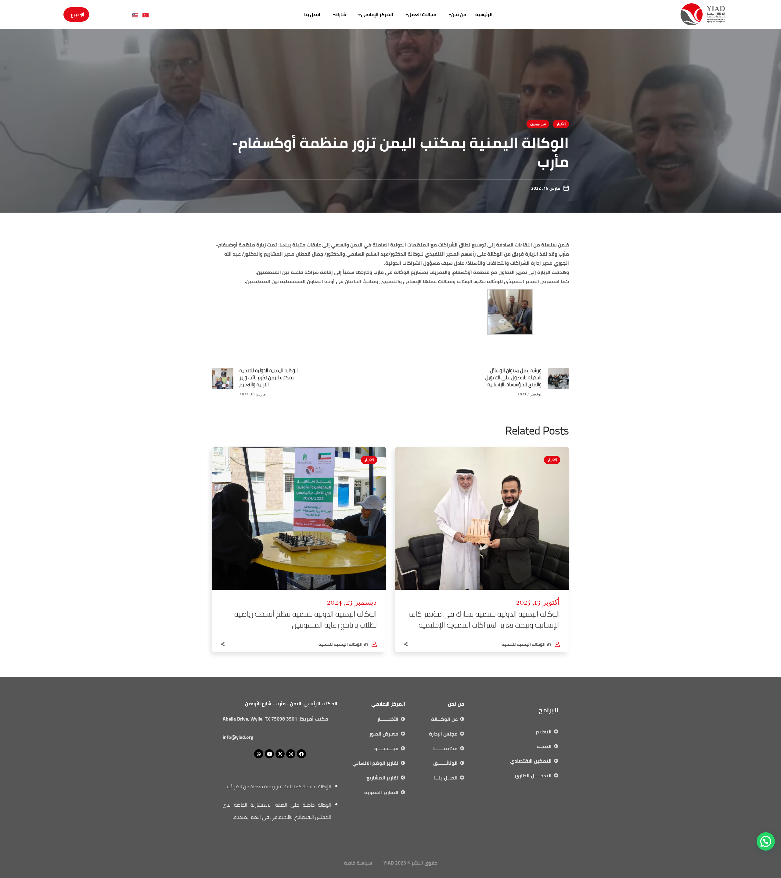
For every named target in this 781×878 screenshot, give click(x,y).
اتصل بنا (312, 14)
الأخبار (561, 123)
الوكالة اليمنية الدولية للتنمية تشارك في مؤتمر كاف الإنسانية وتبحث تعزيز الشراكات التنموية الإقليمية (484, 619)
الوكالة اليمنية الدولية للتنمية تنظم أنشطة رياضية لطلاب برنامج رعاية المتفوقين (305, 619)
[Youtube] (269, 753)
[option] (482, 555)
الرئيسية (484, 14)
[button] (456, 14)
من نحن (458, 14)
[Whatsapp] (258, 753)
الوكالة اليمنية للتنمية (523, 644)
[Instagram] (290, 753)
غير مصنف (538, 123)
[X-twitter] (280, 753)
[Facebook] (301, 753)
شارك (340, 14)
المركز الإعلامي (377, 14)
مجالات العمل (422, 14)
